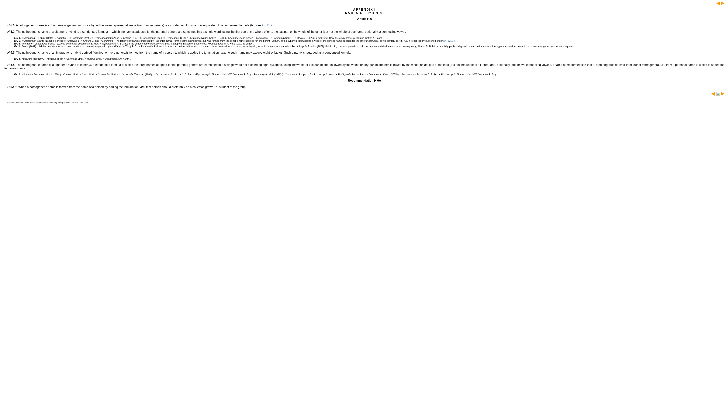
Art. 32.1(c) (449, 40)
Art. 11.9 (266, 25)
